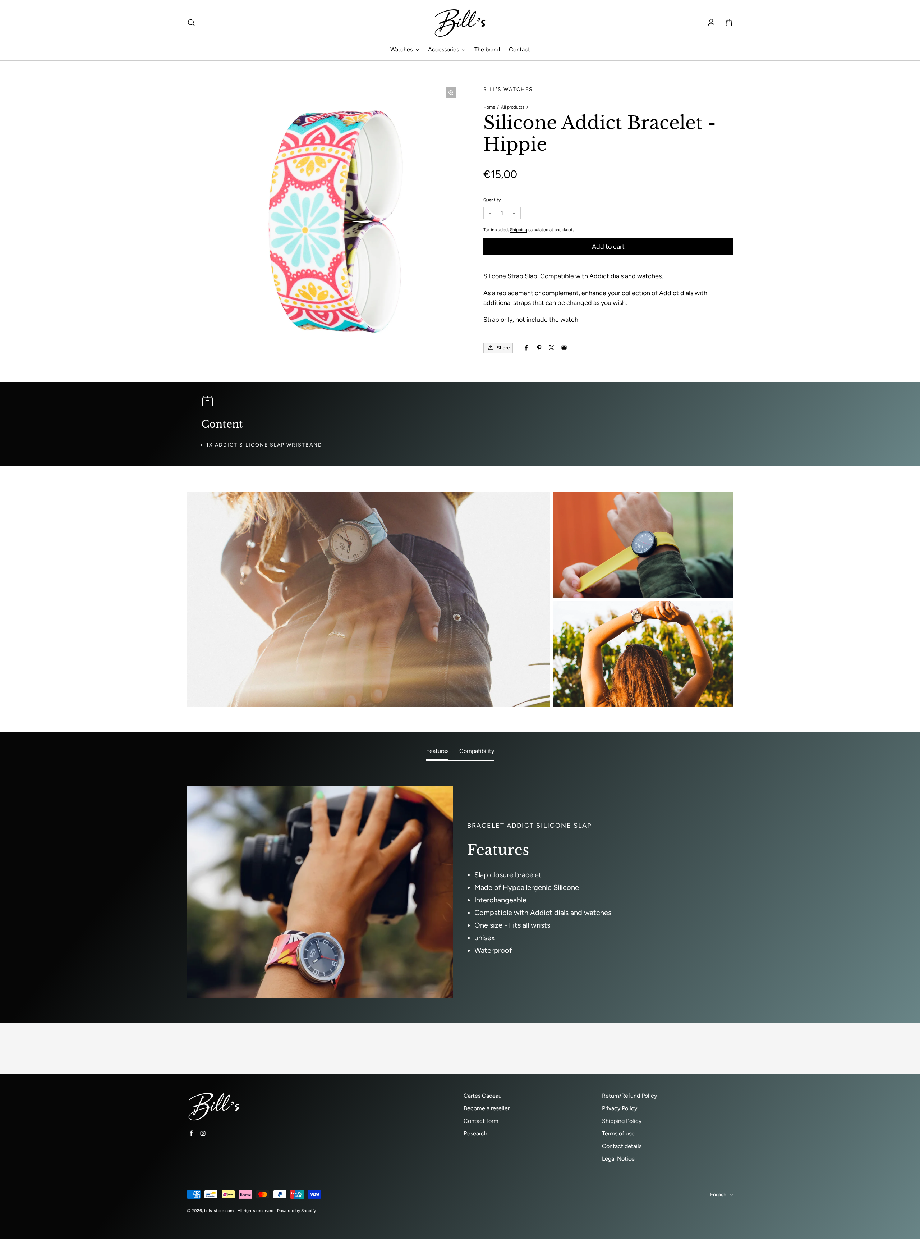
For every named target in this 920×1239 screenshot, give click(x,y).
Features (437, 750)
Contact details (621, 1146)
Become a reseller (487, 1108)
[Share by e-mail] (564, 347)
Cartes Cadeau (483, 1095)
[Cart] (728, 23)
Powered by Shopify (296, 1210)
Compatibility (476, 750)
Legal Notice (618, 1158)
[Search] (191, 23)
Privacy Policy (619, 1108)
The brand (487, 49)
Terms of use (618, 1133)
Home (489, 107)
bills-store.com (219, 1210)
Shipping (518, 229)
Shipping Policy (621, 1120)
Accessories (444, 49)
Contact (519, 49)
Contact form (481, 1120)
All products (513, 107)
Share (503, 348)
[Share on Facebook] (526, 347)
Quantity (492, 199)
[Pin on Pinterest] (538, 347)
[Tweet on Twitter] (551, 347)
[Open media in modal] (451, 92)
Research (475, 1133)
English (718, 1195)
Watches (402, 49)
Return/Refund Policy (629, 1095)
